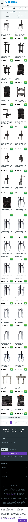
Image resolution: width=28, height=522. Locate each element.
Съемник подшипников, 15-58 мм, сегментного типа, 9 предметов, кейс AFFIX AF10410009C (6, 410)
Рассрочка (4, 476)
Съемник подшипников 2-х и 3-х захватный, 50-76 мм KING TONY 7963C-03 (6, 34)
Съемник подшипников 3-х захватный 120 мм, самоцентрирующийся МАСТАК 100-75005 (20, 167)
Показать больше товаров (14, 417)
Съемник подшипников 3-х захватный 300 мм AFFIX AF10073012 (6, 321)
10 (25, 422)
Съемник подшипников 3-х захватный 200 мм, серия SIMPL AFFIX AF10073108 (20, 277)
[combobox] (3, 439)
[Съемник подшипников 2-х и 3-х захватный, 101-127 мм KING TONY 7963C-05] (21, 25)
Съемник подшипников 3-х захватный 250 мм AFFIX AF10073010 (20, 321)
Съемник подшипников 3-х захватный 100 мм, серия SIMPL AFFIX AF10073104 (20, 299)
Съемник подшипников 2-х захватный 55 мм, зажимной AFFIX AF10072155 (20, 56)
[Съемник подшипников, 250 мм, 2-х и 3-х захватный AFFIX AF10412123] (21, 70)
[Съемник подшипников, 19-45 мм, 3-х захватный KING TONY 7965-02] (21, 180)
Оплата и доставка (6, 472)
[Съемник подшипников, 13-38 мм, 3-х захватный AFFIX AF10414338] (7, 114)
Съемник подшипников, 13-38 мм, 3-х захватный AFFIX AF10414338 (6, 122)
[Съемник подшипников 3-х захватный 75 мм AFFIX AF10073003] (21, 357)
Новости (3, 467)
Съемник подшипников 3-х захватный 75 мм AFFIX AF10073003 (20, 365)
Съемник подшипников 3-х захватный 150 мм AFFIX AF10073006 (20, 343)
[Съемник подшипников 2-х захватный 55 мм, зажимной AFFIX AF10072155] (21, 48)
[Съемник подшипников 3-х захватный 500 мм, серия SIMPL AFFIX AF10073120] (21, 246)
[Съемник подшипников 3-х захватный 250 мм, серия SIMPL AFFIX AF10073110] (7, 268)
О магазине (4, 463)
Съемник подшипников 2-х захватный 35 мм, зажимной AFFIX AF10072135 (6, 79)
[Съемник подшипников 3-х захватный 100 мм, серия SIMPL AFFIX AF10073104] (21, 290)
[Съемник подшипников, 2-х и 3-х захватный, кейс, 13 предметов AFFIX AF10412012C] (7, 202)
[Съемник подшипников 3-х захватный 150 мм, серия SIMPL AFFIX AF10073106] (7, 290)
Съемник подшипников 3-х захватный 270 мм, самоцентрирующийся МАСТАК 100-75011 (20, 145)
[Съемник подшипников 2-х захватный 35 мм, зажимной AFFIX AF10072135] (7, 70)
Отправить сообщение (14, 453)
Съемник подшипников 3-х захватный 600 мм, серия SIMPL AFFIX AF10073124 (6, 255)
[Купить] (11, 38)
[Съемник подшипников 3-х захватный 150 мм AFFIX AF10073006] (21, 334)
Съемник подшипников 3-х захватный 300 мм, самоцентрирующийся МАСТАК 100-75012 (6, 145)
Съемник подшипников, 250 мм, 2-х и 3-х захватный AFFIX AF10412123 (20, 79)
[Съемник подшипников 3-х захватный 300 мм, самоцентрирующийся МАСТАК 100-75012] (7, 136)
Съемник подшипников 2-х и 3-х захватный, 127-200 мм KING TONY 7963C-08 (6, 189)
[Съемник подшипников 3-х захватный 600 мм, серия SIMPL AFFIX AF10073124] (7, 246)
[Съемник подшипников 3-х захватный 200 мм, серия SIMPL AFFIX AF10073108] (21, 268)
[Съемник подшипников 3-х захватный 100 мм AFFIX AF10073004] (7, 357)
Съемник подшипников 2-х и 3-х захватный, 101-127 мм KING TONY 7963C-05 (20, 34)
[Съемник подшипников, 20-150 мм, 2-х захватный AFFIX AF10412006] (7, 379)
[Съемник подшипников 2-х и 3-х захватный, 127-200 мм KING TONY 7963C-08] (7, 180)
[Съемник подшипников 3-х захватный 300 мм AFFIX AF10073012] (7, 312)
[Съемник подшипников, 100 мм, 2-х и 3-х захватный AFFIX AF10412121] (21, 114)
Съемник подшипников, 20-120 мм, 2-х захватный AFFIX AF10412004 (20, 388)
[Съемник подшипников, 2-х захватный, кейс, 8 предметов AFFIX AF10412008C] (21, 401)
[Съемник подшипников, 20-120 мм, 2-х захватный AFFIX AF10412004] (21, 379)
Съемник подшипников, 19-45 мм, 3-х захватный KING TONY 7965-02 (20, 189)
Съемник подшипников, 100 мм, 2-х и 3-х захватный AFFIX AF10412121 (20, 123)
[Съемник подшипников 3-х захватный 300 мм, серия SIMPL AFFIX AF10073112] (21, 224)
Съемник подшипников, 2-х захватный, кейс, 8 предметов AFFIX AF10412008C (20, 410)
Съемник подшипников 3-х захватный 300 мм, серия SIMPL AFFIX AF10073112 (20, 233)
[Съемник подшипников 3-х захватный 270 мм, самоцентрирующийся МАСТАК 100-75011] (21, 136)
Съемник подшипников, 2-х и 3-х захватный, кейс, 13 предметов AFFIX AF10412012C (7, 211)
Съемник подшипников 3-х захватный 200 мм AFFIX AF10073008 (6, 343)
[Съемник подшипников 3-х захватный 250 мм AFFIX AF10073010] (21, 312)
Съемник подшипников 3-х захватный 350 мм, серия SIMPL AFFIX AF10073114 (6, 233)
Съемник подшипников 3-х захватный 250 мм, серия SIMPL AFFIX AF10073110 (6, 277)
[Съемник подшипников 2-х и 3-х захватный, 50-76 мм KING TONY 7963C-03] (7, 25)
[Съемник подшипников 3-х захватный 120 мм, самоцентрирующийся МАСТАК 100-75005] (21, 158)
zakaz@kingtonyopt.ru (12, 494)
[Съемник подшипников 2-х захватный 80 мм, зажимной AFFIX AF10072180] (7, 48)
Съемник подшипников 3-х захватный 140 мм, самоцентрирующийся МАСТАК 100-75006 (6, 167)
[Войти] (25, 8)
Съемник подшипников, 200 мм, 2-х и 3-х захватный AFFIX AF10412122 (6, 101)
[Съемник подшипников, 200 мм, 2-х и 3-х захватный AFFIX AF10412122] (7, 92)
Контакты (3, 481)
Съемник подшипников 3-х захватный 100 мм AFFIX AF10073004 (6, 365)
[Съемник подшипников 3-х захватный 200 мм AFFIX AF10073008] (7, 334)
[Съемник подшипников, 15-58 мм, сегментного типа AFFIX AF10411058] (21, 92)
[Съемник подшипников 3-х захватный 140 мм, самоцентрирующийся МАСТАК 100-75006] (7, 158)
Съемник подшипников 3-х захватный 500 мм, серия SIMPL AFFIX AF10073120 (20, 255)
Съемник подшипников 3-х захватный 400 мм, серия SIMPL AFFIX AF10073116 (20, 211)
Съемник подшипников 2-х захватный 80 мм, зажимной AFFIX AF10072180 (6, 56)
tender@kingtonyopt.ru (14, 495)
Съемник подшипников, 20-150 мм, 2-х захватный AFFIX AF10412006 (6, 388)
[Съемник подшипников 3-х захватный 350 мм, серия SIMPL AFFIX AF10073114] (7, 224)
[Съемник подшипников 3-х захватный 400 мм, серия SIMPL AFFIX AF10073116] (21, 202)
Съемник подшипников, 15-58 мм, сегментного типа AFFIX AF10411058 (20, 100)
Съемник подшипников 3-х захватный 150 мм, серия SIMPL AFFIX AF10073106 (6, 299)
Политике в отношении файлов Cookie (11, 518)
